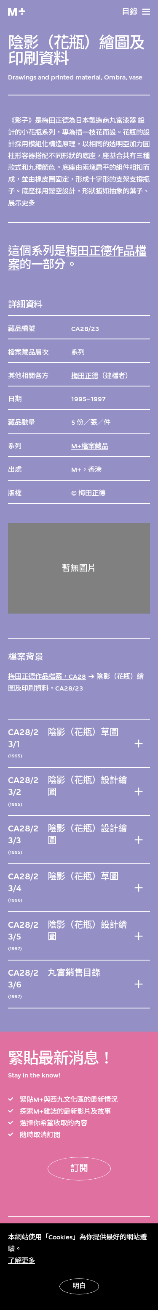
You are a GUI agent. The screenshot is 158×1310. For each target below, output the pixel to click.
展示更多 (21, 203)
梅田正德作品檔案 (77, 258)
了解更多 (21, 1261)
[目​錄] (146, 11)
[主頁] (16, 12)
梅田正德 (84, 376)
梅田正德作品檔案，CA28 (47, 676)
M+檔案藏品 (89, 446)
